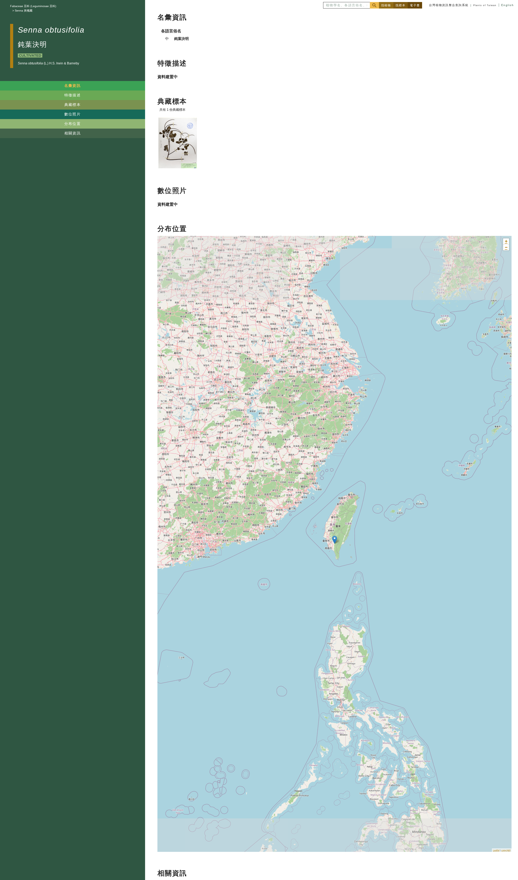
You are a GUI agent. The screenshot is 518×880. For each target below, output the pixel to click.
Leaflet (496, 850)
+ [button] (506, 241)
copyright (506, 850)
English (507, 5)
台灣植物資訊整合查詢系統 (448, 5)
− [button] (506, 247)
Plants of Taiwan (485, 5)
